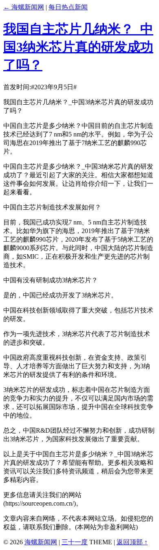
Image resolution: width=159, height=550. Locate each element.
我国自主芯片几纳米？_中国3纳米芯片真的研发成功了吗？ (78, 47)
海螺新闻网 (40, 542)
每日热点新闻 (68, 7)
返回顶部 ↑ (132, 542)
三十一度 (75, 542)
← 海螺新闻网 (23, 7)
